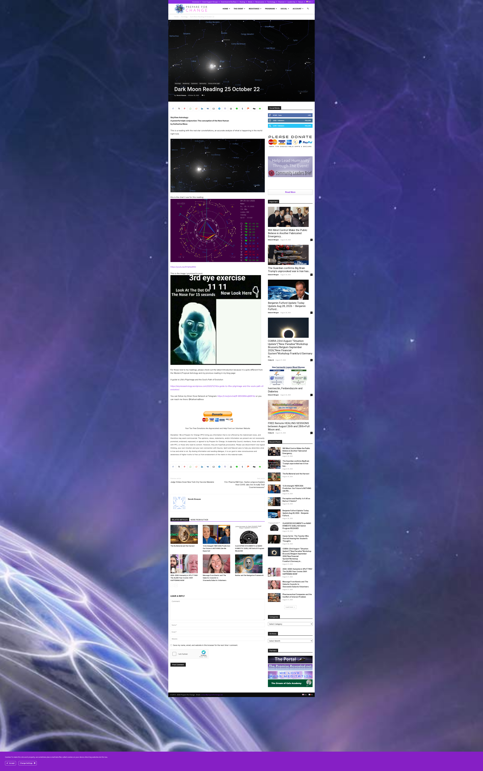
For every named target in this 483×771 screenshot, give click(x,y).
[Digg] (253, 108)
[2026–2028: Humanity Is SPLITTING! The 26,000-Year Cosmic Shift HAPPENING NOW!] (185, 563)
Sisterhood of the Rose (229, 2)
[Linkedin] (201, 108)
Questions (194, 83)
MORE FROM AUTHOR (199, 520)
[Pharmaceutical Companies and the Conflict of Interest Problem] (274, 597)
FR (312, 695)
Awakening (186, 83)
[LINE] (236, 108)
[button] (308, 8)
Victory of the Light (214, 83)
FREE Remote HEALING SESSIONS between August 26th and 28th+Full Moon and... (289, 426)
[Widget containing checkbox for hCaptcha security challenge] (189, 654)
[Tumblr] (242, 108)
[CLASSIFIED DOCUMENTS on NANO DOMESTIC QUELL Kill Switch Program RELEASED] (250, 534)
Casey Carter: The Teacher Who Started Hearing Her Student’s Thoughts (296, 538)
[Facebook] (172, 108)
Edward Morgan (273, 240)
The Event (238, 8)
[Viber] (225, 108)
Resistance (254, 8)
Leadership (291, 2)
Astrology (184, 17)
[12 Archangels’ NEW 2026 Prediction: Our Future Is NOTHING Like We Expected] (217, 534)
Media (250, 2)
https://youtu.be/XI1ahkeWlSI (183, 267)
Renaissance (259, 2)
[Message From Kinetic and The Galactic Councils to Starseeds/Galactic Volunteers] (217, 563)
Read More (290, 192)
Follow (308, 120)
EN (309, 2)
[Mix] (248, 108)
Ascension (195, 2)
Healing (242, 2)
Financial (281, 2)
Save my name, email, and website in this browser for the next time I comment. (205, 645)
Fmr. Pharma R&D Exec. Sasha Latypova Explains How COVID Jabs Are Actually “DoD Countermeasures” (245, 484)
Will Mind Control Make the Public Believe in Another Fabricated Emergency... (287, 233)
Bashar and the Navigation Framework (249, 575)
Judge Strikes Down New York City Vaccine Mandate (192, 482)
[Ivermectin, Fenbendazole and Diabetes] (290, 375)
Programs (270, 8)
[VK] (207, 108)
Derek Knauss (181, 95)
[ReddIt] (196, 108)
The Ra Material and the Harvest (182, 546)
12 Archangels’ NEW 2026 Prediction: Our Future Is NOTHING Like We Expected (216, 548)
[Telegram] (219, 108)
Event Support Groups (210, 2)
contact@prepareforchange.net (212, 695)
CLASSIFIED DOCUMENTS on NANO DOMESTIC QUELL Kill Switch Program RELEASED (249, 548)
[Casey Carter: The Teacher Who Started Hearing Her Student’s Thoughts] (274, 539)
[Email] (213, 108)
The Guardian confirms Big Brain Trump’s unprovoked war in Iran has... (289, 270)
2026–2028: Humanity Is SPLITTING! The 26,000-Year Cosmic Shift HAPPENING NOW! (184, 577)
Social (284, 8)
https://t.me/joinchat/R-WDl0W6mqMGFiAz (236, 396)
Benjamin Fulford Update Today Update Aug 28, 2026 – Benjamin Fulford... (287, 306)
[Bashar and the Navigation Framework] (250, 563)
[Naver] (259, 108)
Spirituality (203, 83)
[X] (178, 108)
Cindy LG (271, 360)
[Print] (230, 108)
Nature (300, 2)
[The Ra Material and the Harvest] (185, 534)
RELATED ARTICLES (180, 520)
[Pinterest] (184, 108)
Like (309, 115)
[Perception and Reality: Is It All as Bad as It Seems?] (274, 501)
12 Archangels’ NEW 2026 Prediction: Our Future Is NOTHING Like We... (297, 488)
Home (225, 8)
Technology (271, 2)
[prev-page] (172, 585)
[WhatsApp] (190, 108)
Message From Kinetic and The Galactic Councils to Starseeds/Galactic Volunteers (214, 577)
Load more (289, 607)
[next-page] (176, 585)
